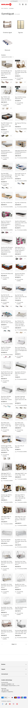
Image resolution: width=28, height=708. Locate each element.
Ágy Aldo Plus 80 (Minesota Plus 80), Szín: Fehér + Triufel (7, 296)
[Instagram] (13, 704)
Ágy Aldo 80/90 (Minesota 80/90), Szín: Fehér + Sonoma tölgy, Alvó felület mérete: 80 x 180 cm (7, 176)
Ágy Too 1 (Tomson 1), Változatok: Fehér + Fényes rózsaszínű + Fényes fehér (6, 223)
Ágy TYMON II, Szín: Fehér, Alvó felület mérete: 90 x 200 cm (6, 98)
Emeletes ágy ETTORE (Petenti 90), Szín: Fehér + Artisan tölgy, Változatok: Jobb (7, 448)
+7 (10, 232)
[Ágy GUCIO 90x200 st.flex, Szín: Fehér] (7, 533)
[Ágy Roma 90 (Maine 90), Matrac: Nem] (21, 267)
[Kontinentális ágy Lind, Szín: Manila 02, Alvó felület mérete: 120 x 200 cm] (7, 64)
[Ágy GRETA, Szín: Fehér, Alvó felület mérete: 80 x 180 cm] (7, 577)
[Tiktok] (6, 704)
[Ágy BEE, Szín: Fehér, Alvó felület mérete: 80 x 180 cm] (21, 577)
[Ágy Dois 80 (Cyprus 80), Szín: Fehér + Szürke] (7, 314)
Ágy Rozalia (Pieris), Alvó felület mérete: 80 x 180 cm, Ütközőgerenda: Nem (7, 374)
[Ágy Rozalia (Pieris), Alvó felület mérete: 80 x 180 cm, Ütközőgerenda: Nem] (7, 365)
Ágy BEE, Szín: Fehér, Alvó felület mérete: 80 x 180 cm (21, 586)
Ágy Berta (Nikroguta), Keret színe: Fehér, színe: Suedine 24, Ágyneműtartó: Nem (21, 223)
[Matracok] (7, 42)
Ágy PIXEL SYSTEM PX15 (20, 202)
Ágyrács (20, 32)
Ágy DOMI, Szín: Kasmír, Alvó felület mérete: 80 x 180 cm (7, 632)
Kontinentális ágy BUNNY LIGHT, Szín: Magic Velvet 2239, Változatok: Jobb (21, 632)
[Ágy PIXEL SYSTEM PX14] (7, 196)
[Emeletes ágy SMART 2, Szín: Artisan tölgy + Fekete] (7, 488)
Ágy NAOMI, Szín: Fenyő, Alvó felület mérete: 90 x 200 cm (21, 72)
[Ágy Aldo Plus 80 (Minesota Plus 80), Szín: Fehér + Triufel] (7, 288)
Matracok (7, 50)
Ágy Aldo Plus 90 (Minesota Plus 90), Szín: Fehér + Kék (21, 296)
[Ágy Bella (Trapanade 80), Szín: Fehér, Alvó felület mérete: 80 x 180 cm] (21, 390)
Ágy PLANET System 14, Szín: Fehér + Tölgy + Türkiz (20, 175)
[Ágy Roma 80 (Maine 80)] (7, 267)
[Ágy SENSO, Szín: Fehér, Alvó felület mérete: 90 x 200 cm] (21, 533)
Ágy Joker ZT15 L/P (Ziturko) (19, 446)
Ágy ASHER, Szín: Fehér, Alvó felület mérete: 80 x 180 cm (7, 563)
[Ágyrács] (21, 24)
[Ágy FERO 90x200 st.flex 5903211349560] (21, 600)
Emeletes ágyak (7, 32)
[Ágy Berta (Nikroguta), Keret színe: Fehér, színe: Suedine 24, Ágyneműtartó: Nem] (21, 214)
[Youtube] (10, 704)
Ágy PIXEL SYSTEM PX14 (6, 202)
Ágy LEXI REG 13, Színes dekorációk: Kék (20, 97)
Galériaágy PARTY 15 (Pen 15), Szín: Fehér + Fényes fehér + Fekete (6, 475)
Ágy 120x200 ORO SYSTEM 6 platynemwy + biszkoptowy (7, 152)
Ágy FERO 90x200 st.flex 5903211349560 (21, 608)
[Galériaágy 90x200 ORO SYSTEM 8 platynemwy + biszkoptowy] (21, 144)
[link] (5, 644)
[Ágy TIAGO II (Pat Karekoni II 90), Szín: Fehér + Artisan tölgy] (21, 416)
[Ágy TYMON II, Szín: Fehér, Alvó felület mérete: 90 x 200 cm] (7, 90)
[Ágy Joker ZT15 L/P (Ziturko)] (21, 439)
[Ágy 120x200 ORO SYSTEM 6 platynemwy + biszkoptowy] (7, 144)
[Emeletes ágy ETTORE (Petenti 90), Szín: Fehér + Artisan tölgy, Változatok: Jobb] (7, 439)
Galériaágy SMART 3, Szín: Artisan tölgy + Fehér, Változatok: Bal (20, 496)
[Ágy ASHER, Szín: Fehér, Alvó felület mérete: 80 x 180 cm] (7, 554)
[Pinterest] (17, 704)
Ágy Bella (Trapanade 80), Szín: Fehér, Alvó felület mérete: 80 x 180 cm (20, 399)
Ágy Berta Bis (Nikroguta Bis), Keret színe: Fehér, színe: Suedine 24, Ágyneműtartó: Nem (7, 250)
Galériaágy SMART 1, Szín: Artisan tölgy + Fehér (21, 474)
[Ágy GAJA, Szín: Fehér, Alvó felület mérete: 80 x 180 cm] (21, 554)
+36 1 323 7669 (4, 690)
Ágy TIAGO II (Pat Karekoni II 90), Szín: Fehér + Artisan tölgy (20, 424)
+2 (24, 82)
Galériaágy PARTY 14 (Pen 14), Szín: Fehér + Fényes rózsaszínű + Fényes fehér (20, 250)
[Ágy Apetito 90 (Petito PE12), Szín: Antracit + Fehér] (21, 365)
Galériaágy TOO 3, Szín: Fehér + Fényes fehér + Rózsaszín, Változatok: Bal (20, 519)
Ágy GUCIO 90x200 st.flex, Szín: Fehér (5, 540)
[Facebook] (2, 704)
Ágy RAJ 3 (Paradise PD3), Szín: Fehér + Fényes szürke (6, 349)
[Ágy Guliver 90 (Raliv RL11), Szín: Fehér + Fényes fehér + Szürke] (7, 390)
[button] (22, 4)
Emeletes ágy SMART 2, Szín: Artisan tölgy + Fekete (6, 496)
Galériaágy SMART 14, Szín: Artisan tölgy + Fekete (6, 518)
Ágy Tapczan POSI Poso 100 (20, 123)
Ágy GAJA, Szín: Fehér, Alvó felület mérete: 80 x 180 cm (21, 563)
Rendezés (3, 55)
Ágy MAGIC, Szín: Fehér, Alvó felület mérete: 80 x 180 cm (7, 609)
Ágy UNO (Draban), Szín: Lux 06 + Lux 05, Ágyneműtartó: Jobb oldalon (6, 125)
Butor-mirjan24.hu (4, 8)
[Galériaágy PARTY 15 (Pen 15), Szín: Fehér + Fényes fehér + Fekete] (7, 466)
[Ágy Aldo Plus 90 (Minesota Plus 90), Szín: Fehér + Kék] (21, 288)
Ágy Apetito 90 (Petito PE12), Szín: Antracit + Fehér (20, 373)
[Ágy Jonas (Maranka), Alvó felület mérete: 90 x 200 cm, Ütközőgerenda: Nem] (21, 340)
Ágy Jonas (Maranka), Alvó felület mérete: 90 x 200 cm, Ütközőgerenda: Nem (21, 350)
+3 (10, 82)
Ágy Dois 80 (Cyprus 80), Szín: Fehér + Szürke (7, 321)
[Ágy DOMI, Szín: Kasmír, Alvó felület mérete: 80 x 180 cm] (7, 623)
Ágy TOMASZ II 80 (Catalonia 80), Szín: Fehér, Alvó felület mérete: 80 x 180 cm (20, 323)
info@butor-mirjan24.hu (7, 691)
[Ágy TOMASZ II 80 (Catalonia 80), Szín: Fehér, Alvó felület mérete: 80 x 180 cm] (21, 314)
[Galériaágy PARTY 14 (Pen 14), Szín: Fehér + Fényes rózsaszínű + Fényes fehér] (21, 240)
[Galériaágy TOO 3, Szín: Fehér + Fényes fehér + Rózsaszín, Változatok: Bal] (21, 510)
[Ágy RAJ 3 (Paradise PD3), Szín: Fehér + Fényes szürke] (7, 340)
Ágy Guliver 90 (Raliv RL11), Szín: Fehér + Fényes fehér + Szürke (6, 398)
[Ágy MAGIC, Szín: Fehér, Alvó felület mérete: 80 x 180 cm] (7, 600)
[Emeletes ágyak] (7, 24)
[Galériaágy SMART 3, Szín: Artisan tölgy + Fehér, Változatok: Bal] (21, 488)
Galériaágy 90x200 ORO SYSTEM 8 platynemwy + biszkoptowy (21, 152)
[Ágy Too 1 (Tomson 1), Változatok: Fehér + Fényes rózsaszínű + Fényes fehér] (7, 214)
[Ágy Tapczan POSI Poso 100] (21, 116)
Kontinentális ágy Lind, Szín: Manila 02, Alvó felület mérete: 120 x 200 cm (6, 73)
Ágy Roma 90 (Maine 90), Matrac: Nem (20, 274)
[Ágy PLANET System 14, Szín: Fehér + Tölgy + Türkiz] (21, 167)
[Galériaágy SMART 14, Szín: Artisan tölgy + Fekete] (7, 510)
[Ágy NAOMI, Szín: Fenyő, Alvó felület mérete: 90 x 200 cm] (21, 64)
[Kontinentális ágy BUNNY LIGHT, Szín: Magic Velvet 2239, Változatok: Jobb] (21, 623)
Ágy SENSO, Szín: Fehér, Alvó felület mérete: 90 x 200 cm (21, 541)
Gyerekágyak (11, 8)
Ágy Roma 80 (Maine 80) (7, 273)
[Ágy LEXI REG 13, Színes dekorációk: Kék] (21, 90)
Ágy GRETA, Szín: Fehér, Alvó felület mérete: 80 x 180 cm (7, 586)
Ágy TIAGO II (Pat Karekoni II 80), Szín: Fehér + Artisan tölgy (6, 424)
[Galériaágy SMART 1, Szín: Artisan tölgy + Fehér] (21, 466)
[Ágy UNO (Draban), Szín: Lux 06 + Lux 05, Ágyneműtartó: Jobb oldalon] (7, 116)
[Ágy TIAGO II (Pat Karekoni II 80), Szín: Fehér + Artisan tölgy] (7, 416)
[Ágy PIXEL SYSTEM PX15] (21, 196)
